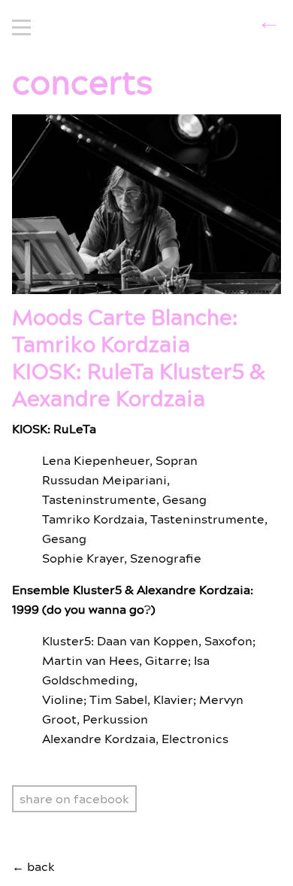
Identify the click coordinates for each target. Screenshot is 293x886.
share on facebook (74, 799)
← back (33, 867)
